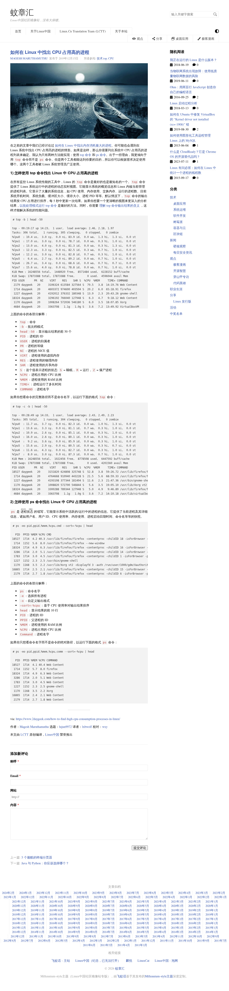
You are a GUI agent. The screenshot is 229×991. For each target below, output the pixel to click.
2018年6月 (125, 914)
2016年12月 (19, 923)
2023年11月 (62, 893)
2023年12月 (43, 893)
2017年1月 (212, 919)
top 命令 (85, 155)
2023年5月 (167, 893)
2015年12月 (19, 928)
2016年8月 (91, 923)
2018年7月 (108, 914)
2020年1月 (212, 906)
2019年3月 (177, 910)
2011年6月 (89, 945)
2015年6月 (125, 928)
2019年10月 (56, 910)
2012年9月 (213, 936)
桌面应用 (179, 203)
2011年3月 (141, 945)
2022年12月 (28, 897)
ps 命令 (101, 155)
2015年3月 (177, 928)
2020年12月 (19, 906)
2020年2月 (194, 906)
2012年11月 (177, 936)
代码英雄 (179, 283)
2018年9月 (74, 914)
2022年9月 (82, 897)
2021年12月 (19, 901)
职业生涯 (176, 289)
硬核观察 (179, 246)
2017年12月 (19, 919)
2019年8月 (91, 910)
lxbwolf (87, 726)
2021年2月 (194, 901)
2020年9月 (74, 906)
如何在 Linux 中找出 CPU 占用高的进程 (49, 52)
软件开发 (179, 215)
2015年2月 (194, 928)
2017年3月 (177, 919)
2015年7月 (108, 928)
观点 (173, 258)
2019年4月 (160, 910)
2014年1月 (212, 932)
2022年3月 (186, 897)
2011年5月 (106, 945)
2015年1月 (212, 928)
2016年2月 (194, 923)
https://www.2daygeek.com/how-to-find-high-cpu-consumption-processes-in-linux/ (68, 719)
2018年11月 (38, 914)
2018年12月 (19, 914)
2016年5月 (143, 923)
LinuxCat (143, 960)
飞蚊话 (121, 976)
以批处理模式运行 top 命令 (38, 205)
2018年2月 (194, 914)
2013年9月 (72, 936)
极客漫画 (179, 264)
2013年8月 (90, 936)
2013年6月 (124, 936)
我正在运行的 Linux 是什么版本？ (193, 60)
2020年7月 (108, 906)
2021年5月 (143, 901)
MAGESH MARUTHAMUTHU (29, 58)
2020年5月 (143, 906)
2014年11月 (38, 932)
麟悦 (129, 960)
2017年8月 (91, 919)
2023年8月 (115, 893)
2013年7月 (107, 936)
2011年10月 (185, 941)
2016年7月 (108, 923)
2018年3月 (177, 914)
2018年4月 (160, 914)
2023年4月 (184, 893)
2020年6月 (125, 906)
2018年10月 (56, 914)
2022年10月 (65, 897)
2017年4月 (160, 919)
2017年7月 (108, 919)
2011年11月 (167, 941)
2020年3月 (177, 906)
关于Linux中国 (40, 31)
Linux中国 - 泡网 (166, 960)
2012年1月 (130, 941)
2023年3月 (201, 893)
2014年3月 (177, 932)
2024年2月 (8, 893)
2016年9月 (74, 923)
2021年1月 (212, 901)
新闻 (173, 240)
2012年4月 (78, 941)
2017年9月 (74, 919)
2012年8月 (10, 941)
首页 (18, 31)
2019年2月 (194, 910)
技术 (100, 58)
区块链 (178, 234)
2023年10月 (80, 893)
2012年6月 (44, 941)
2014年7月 (108, 932)
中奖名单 (176, 313)
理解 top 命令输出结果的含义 (119, 205)
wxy (105, 726)
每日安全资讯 (182, 252)
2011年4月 (123, 945)
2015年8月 (91, 928)
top (105, 58)
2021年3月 (177, 901)
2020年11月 (38, 906)
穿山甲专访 (181, 277)
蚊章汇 (22, 12)
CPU (111, 58)
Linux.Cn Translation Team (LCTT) (83, 31)
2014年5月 (143, 932)
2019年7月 (108, 910)
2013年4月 (159, 936)
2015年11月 (38, 928)
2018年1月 (212, 914)
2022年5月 (151, 897)
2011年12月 (148, 941)
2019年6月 (125, 910)
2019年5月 (143, 910)
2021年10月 (56, 901)
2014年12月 (19, 932)
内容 (13, 805)
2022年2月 (203, 897)
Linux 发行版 (182, 301)
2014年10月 (56, 932)
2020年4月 (160, 906)
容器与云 (179, 228)
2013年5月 (141, 936)
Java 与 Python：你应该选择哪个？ (45, 863)
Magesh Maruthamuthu (34, 726)
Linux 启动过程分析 (183, 103)
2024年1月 (25, 893)
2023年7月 (133, 893)
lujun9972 (65, 726)
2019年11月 (38, 910)
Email (14, 776)
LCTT (25, 734)
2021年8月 (91, 901)
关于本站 (121, 31)
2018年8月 (91, 914)
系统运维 (179, 209)
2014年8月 (91, 932)
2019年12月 (19, 910)
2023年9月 (98, 893)
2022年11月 (46, 897)
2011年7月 (220, 941)
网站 (13, 790)
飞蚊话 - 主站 (60, 960)
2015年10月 (56, 928)
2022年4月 (169, 897)
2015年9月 (74, 928)
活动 (173, 307)
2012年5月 (61, 941)
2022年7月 (117, 897)
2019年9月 (74, 910)
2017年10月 (56, 919)
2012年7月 (27, 941)
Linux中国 (52, 734)
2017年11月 (38, 919)
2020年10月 (56, 906)
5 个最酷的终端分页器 (36, 857)
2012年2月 (113, 941)
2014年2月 (194, 932)
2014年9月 (74, 932)
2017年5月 (143, 919)
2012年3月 (96, 941)
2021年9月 (74, 901)
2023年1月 (10, 897)
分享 (173, 295)
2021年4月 (160, 901)
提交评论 (140, 848)
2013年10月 (55, 936)
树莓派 (178, 222)
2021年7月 (108, 901)
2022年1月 (220, 897)
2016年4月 (160, 923)
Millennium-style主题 (159, 976)
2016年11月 (38, 923)
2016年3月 (177, 923)
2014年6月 (125, 932)
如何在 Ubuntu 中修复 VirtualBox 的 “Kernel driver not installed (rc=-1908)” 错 (192, 119)
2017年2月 (194, 919)
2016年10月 (56, 923)
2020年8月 (91, 906)
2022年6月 (134, 897)
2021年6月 (125, 901)
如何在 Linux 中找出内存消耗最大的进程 (83, 145)
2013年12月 (18, 936)
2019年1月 (212, 910)
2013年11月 (36, 936)
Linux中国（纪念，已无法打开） (98, 960)
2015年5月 (143, 928)
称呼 (13, 761)
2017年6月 (125, 919)
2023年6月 (150, 893)
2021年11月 (38, 901)
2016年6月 (125, 923)
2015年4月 (160, 928)
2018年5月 (143, 914)
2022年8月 (100, 897)
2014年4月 (160, 932)
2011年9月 (203, 941)
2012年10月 (195, 936)
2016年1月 (212, 923)
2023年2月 (219, 893)
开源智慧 (179, 271)
